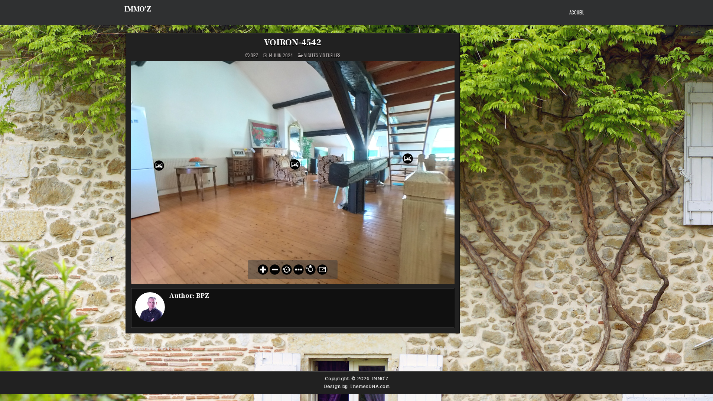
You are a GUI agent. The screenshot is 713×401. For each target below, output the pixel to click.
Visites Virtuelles (322, 55)
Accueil (576, 12)
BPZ (254, 55)
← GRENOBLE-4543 (149, 348)
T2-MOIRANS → (441, 348)
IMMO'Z (137, 9)
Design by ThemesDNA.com (357, 386)
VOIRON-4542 (292, 42)
